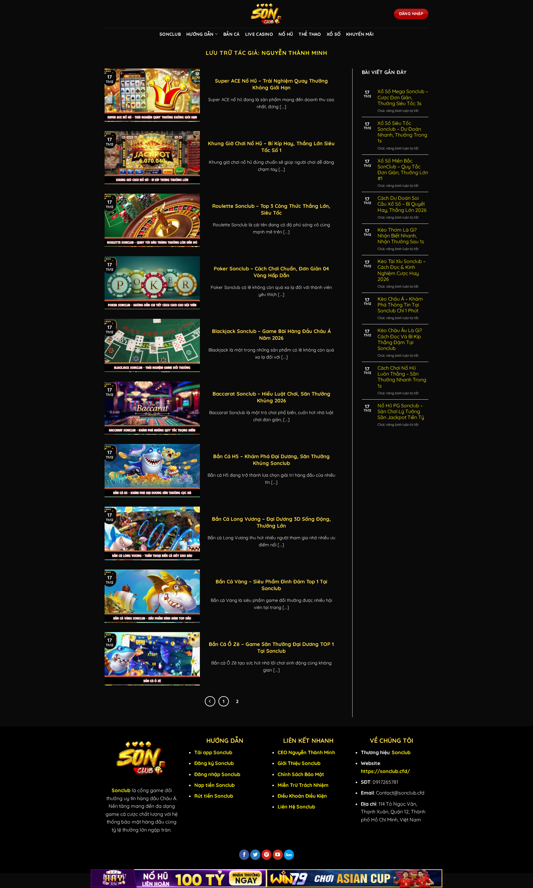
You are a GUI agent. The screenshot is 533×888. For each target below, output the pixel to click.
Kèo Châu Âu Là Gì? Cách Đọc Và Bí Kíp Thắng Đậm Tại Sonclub (400, 339)
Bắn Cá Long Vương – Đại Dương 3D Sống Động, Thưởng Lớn (271, 522)
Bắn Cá (231, 34)
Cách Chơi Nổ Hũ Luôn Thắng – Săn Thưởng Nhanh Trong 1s (402, 377)
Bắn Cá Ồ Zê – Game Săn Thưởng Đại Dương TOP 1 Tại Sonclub (271, 647)
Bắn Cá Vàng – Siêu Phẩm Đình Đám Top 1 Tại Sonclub (271, 584)
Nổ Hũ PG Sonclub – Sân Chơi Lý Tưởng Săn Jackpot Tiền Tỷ (401, 411)
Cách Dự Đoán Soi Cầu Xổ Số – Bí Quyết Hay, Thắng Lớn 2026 (402, 204)
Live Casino (259, 34)
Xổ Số (334, 34)
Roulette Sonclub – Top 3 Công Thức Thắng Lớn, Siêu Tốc (271, 209)
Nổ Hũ (286, 34)
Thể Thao (310, 34)
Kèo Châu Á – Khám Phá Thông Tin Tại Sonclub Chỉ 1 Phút (400, 305)
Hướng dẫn (200, 34)
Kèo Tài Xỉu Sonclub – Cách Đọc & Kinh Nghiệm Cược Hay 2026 (402, 270)
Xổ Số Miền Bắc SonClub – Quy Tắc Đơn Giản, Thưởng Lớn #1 (403, 170)
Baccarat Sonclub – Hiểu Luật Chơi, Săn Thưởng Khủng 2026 (271, 397)
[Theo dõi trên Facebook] (244, 854)
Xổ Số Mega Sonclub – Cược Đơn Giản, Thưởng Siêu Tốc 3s (403, 97)
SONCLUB (170, 34)
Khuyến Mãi (360, 34)
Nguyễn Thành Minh (294, 52)
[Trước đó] (210, 701)
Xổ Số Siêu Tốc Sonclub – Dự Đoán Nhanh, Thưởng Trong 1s (402, 132)
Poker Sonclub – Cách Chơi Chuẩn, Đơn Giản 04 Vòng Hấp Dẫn (271, 271)
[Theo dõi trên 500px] (289, 854)
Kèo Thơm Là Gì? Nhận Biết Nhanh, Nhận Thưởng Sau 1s (401, 236)
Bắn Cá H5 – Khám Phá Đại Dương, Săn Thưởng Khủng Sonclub (271, 459)
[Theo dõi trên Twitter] (255, 854)
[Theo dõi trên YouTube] (278, 854)
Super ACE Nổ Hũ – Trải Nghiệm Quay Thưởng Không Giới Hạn (271, 84)
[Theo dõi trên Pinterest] (267, 854)
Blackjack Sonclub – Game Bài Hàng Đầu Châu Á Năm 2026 (271, 334)
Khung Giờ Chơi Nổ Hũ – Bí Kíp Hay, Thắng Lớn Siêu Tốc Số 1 (271, 146)
